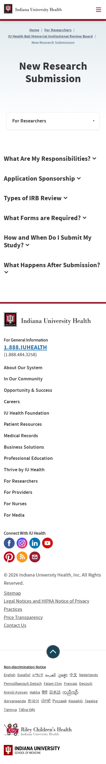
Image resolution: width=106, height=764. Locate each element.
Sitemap (12, 593)
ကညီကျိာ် (70, 692)
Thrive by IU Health (24, 470)
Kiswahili (75, 700)
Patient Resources (23, 424)
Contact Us (15, 625)
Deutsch (85, 683)
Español (23, 674)
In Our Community (23, 379)
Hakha (35, 692)
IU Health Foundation (26, 413)
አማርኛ (37, 674)
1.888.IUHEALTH (25, 347)
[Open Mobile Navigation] (98, 9)
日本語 (55, 692)
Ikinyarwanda (15, 700)
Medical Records (21, 436)
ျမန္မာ (62, 674)
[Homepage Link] (33, 9)
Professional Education (28, 458)
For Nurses (15, 504)
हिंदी (44, 692)
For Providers (18, 492)
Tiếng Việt (27, 709)
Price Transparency (23, 617)
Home (34, 30)
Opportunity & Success (28, 390)
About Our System (23, 368)
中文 (73, 674)
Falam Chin (53, 683)
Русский (59, 700)
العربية (50, 674)
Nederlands (88, 674)
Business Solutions (24, 447)
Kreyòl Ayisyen (16, 692)
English (9, 674)
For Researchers (57, 30)
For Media (14, 515)
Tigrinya (10, 709)
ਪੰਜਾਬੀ (46, 700)
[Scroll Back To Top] (53, 651)
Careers (12, 402)
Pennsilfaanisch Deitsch (23, 683)
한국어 (33, 700)
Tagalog (91, 700)
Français (70, 683)
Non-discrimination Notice (25, 666)
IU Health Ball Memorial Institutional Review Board (50, 36)
